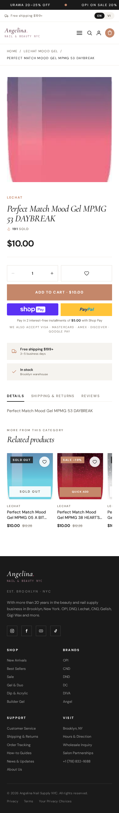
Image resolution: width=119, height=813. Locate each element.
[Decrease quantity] (13, 273)
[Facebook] (26, 631)
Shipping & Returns (53, 396)
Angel (67, 701)
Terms (28, 801)
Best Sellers (16, 668)
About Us (14, 769)
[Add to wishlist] (86, 273)
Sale (10, 676)
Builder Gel (16, 701)
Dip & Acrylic (17, 693)
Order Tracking (19, 745)
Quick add (80, 492)
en (99, 16)
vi (109, 16)
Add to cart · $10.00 (59, 292)
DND (66, 676)
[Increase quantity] (52, 273)
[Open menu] (79, 33)
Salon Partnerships (78, 753)
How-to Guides (19, 753)
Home (12, 51)
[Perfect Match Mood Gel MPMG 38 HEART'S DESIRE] (80, 476)
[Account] (99, 33)
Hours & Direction (77, 736)
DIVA (66, 693)
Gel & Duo (15, 685)
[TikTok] (55, 631)
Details (15, 396)
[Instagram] (12, 631)
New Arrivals (17, 660)
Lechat (15, 197)
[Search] (89, 33)
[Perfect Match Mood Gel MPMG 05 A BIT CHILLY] (30, 476)
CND (66, 668)
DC (65, 685)
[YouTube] (41, 631)
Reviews (90, 396)
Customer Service (21, 728)
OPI (65, 660)
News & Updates (20, 761)
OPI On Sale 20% (83, 5)
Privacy (12, 801)
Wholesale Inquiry (77, 745)
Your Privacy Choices (55, 801)
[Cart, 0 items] (109, 33)
